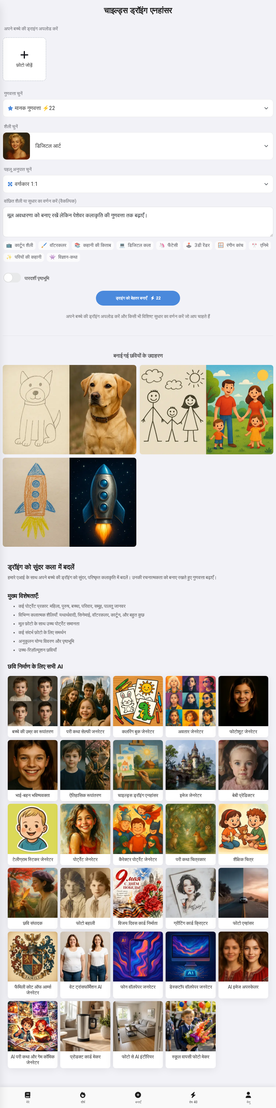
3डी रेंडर (198, 245)
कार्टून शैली (19, 245)
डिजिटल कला (135, 245)
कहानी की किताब (92, 245)
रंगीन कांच (230, 245)
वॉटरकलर (53, 245)
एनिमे (259, 245)
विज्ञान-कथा (63, 257)
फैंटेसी (168, 245)
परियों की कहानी (23, 257)
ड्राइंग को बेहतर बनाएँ (138, 298)
